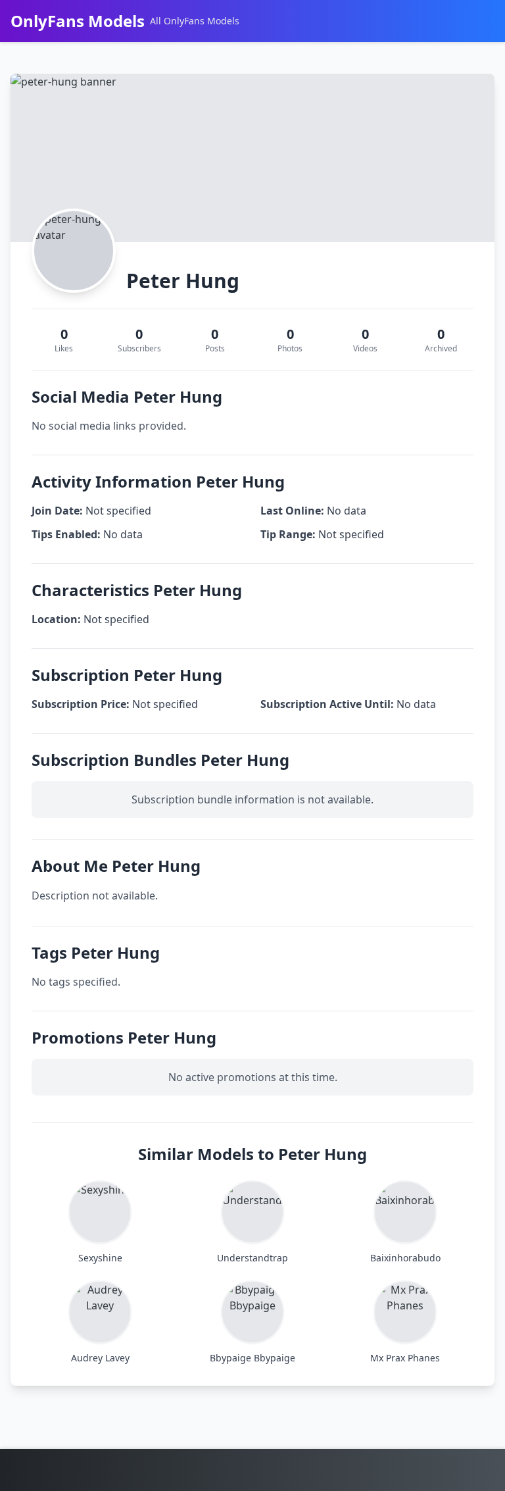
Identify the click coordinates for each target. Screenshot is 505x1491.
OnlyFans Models (78, 21)
